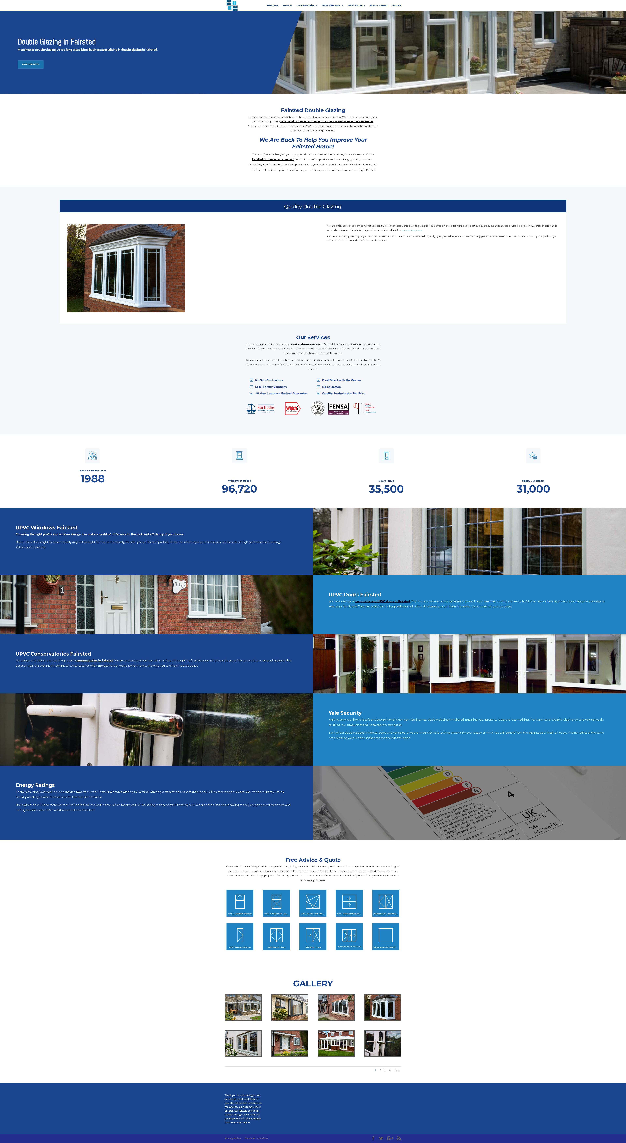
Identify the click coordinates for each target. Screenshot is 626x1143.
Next (396, 1070)
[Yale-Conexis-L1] (382, 1055)
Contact (396, 5)
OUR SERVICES (30, 64)
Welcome (272, 5)
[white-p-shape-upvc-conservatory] (336, 1055)
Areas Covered (378, 5)
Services (287, 5)
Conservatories (305, 5)
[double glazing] (382, 1019)
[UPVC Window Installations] (243, 1055)
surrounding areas (412, 229)
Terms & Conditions (256, 1138)
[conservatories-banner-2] (243, 1019)
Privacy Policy (233, 1138)
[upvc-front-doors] (290, 1055)
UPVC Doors (355, 5)
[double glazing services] (290, 1019)
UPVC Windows (331, 5)
